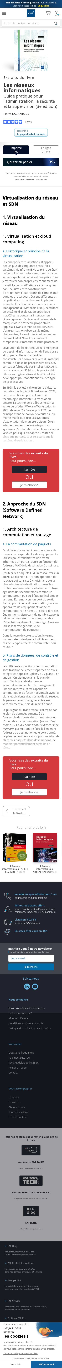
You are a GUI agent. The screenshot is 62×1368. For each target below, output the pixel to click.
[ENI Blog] (31, 1211)
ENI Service (14, 1301)
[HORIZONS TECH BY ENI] (31, 1181)
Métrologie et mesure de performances (21, 813)
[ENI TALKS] (31, 1151)
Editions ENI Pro (17, 1318)
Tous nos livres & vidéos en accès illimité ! (31, 4)
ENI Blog (12, 1246)
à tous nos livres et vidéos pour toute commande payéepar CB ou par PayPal (35, 908)
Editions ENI (31, 13)
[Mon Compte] (57, 13)
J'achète (29, 469)
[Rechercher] (55, 23)
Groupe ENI (14, 1280)
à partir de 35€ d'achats (27, 921)
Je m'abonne (29, 485)
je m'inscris (31, 966)
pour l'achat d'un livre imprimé (36, 895)
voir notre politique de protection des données (29, 952)
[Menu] (4, 13)
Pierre (16, 114)
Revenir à (31, 132)
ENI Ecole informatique (21, 1263)
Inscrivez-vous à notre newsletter (30, 950)
